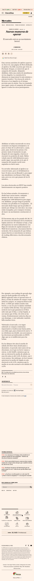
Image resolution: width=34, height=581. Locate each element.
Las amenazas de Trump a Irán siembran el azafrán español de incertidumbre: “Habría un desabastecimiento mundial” (16, 456)
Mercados (6, 21)
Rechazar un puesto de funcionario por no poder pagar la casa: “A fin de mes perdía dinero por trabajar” (16, 469)
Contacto (5, 564)
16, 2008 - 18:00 (17, 49)
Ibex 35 (4, 9)
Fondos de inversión (20, 25)
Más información (5, 392)
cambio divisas (17, 520)
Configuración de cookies (25, 564)
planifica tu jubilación (7, 520)
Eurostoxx (8, 490)
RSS (23, 566)
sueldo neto (27, 514)
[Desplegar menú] (3, 13)
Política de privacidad (8, 566)
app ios (17, 526)
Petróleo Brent (27, 9)
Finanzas (16, 385)
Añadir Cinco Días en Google (10, 57)
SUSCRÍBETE (26, 13)
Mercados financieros (7, 385)
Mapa (21, 566)
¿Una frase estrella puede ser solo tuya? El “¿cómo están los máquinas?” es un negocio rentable (17, 474)
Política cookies (15, 564)
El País (30, 16)
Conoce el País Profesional (17, 532)
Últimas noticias (7, 452)
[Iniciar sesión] (31, 13)
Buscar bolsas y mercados (10, 482)
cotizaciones (7, 526)
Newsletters (27, 566)
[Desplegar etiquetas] (31, 385)
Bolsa (3, 25)
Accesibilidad (16, 566)
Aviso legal (9, 564)
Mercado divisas (10, 25)
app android (27, 526)
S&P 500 (14, 9)
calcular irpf (7, 514)
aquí (25, 395)
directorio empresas (27, 520)
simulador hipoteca (17, 514)
